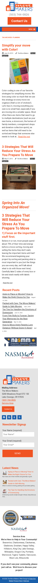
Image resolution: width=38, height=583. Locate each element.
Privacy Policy (18, 581)
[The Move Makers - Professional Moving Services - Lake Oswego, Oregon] (19, 6)
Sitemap (26, 581)
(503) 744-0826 (9, 400)
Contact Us (19, 21)
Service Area (7, 403)
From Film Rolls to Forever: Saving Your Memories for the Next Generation (18, 318)
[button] (31, 29)
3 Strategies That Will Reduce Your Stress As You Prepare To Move (18, 151)
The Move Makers (23, 53)
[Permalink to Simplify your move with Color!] (19, 71)
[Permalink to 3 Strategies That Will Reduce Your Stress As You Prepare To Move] (19, 177)
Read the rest (24, 136)
